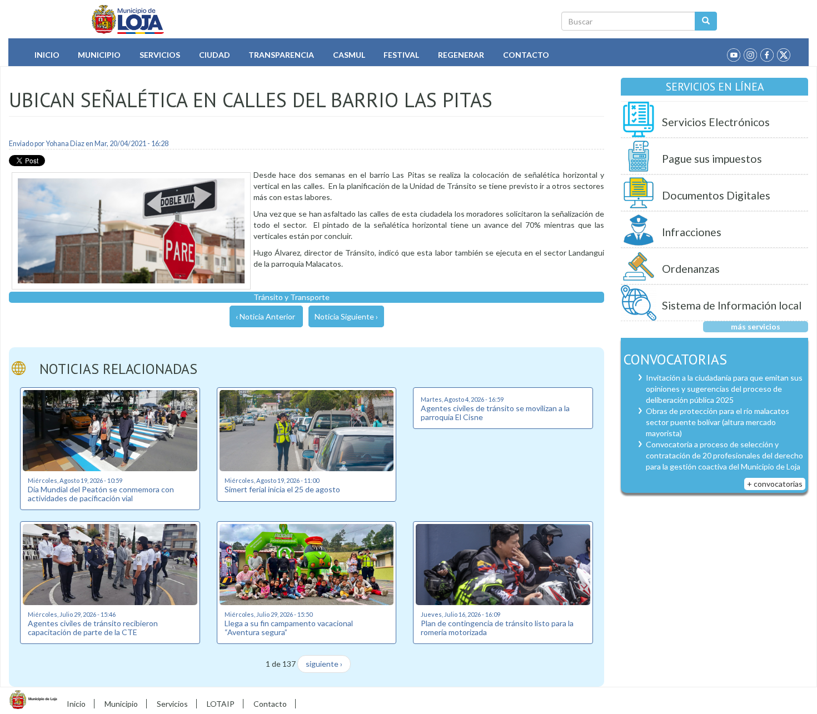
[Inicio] (128, 19)
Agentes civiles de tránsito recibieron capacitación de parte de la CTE (93, 627)
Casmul (349, 54)
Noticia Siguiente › (346, 316)
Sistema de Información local (731, 305)
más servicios (755, 326)
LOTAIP (221, 703)
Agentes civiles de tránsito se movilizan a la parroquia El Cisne (495, 412)
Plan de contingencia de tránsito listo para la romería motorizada (497, 627)
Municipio (99, 54)
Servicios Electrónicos (716, 122)
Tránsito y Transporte (291, 297)
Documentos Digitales (716, 195)
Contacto (526, 54)
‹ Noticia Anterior (265, 316)
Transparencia (281, 54)
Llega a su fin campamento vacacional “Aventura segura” (289, 627)
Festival (401, 54)
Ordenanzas (691, 268)
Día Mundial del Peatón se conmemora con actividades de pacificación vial (101, 493)
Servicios (160, 54)
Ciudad (214, 54)
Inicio (46, 54)
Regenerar (461, 54)
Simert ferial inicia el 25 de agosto (282, 489)
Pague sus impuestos (712, 158)
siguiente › (324, 663)
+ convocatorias (775, 483)
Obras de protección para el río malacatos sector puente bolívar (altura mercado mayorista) (717, 422)
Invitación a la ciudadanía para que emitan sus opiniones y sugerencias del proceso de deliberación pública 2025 (724, 389)
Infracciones (691, 232)
